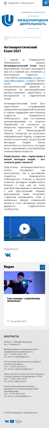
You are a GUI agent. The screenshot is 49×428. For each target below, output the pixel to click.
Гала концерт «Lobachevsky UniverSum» (23, 299)
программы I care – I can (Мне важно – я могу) (24, 79)
